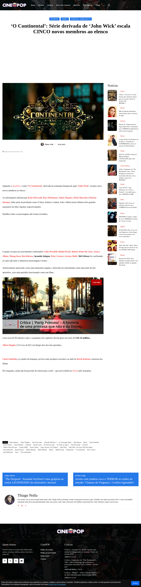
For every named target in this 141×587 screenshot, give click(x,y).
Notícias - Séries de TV (80, 19)
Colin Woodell (50, 251)
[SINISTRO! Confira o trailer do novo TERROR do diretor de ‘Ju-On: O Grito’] (112, 217)
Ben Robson (27, 256)
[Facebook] (18, 505)
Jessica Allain (34, 447)
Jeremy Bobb (71, 256)
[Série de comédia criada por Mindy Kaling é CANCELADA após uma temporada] (112, 155)
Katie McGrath (35, 197)
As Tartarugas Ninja (65, 442)
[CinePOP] (14, 5)
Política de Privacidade (57, 584)
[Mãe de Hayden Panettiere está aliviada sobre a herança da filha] (112, 111)
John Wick (83, 186)
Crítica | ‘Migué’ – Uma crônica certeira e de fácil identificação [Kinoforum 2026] (81, 574)
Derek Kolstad (83, 359)
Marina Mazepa (31, 450)
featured (85, 445)
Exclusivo (122, 121)
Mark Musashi (80, 197)
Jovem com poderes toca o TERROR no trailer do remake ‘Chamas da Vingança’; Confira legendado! (104, 480)
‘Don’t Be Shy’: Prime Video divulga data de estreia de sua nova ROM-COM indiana (128, 248)
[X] (25, 505)
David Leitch (37, 445)
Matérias (122, 255)
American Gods (37, 442)
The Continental (26, 452)
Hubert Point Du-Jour (82, 251)
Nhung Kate (15, 256)
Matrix (51, 450)
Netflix (122, 199)
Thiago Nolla (49, 144)
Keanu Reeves (19, 450)
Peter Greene (57, 256)
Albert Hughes (9, 345)
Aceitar (135, 583)
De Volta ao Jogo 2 (63, 445)
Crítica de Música (125, 166)
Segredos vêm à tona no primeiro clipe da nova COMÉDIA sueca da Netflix (128, 205)
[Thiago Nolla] (42, 144)
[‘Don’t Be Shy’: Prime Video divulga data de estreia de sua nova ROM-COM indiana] (112, 245)
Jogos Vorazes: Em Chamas (49, 447)
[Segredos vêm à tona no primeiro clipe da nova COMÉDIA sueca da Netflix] (112, 203)
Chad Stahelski (9, 359)
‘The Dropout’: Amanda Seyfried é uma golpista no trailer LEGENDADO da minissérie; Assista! (34, 480)
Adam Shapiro (65, 197)
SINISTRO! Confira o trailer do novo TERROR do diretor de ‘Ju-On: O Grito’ (128, 219)
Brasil (75, 371)
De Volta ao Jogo (49, 445)
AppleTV (122, 226)
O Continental (35, 186)
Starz (16, 452)
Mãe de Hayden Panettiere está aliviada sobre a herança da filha (128, 113)
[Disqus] (53, 410)
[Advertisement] (70, 53)
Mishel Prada (64, 251)
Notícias (54, 19)
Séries (64, 19)
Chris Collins (7, 445)
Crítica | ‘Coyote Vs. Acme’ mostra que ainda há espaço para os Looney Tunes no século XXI (81, 552)
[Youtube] (21, 561)
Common (28, 445)
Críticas (122, 91)
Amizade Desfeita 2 (50, 442)
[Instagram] (22, 505)
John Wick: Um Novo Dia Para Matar (81, 447)
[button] (109, 5)
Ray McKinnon (50, 197)
